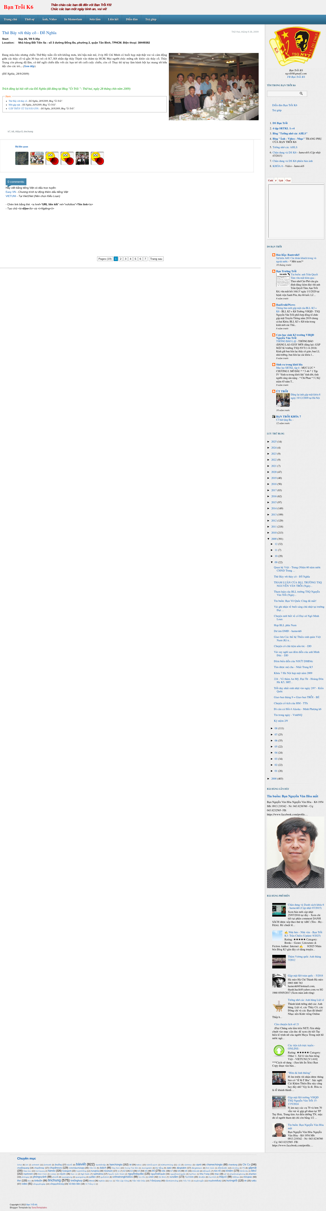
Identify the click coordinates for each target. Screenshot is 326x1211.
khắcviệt (195, 1171)
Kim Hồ (217, 1171)
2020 (274, 472)
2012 (274, 520)
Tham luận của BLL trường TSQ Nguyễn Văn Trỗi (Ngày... (297, 593)
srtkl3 (151, 1177)
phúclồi (55, 1177)
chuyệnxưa (55, 1167)
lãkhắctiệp (244, 1171)
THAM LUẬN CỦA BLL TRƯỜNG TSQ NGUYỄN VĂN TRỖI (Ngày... (298, 584)
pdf (225, 1174)
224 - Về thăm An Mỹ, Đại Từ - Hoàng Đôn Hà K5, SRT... (298, 680)
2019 (274, 478)
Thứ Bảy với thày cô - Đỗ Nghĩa (292, 576)
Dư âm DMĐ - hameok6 (287, 631)
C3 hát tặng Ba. (284, 419)
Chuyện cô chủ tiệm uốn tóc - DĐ (292, 646)
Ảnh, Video (49, 19)
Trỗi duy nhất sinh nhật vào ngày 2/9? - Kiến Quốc (299, 689)
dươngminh (147, 1168)
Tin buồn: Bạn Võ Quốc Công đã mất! (295, 601)
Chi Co (246, 1164)
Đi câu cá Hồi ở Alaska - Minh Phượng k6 (297, 709)
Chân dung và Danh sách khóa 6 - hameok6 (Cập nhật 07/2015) (306, 906)
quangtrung (67, 1177)
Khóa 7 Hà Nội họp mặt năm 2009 (293, 673)
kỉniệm (229, 1170)
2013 (274, 514)
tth (245, 1181)
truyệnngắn (199, 1181)
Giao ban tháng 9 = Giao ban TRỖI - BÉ (296, 697)
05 (276, 746)
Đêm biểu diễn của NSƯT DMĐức (293, 661)
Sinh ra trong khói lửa (289, 364)
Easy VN (11, 191)
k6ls (163, 1171)
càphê (198, 1165)
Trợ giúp (150, 19)
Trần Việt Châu (138, 1181)
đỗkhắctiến (222, 1168)
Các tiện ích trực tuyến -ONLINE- (301, 1046)
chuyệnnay (39, 1168)
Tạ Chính (189, 1177)
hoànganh (66, 1171)
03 (276, 759)
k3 (131, 1171)
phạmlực (253, 1174)
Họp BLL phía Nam (285, 625)
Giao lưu (27, 1171)
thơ (19, 1180)
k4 (139, 1171)
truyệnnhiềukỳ (214, 1181)
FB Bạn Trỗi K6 (296, 77)
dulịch (103, 1167)
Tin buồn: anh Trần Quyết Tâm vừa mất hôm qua (304, 276)
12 (276, 544)
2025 (274, 441)
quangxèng (81, 1177)
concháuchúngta (76, 1168)
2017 (274, 490)
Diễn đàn (132, 19)
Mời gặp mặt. (15, 104)
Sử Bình (162, 1177)
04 (276, 752)
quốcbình (105, 1177)
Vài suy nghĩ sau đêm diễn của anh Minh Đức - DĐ (296, 653)
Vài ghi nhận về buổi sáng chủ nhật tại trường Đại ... (299, 608)
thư (29, 1181)
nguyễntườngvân (178, 1174)
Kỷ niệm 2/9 (281, 720)
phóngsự (25, 1177)
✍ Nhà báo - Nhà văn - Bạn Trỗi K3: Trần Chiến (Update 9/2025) (303, 933)
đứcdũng (235, 1168)
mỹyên (62, 1174)
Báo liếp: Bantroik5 (287, 255)
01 (276, 771)
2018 (274, 484)
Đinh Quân (210, 1168)
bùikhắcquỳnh (152, 1165)
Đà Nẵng (159, 1168)
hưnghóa (95, 1171)
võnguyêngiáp (39, 1184)
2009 (274, 539)
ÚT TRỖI (282, 391)
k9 (186, 1171)
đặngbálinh (181, 1168)
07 (276, 734)
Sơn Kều (141, 1177)
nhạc (217, 1174)
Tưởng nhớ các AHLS (285, 147)
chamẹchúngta (214, 1164)
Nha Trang (204, 1174)
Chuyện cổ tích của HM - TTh (291, 703)
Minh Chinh (42, 1174)
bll (130, 1165)
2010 (274, 532)
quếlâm (92, 1177)
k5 (146, 1171)
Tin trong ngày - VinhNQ (288, 715)
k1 (119, 1171)
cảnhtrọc (188, 1165)
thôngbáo (248, 1177)
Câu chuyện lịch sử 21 (286, 1024)
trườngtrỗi (231, 1180)
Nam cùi (74, 1174)
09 (276, 562)
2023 (274, 453)
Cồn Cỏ (92, 1168)
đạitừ (169, 1168)
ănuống (58, 1165)
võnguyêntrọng (57, 1184)
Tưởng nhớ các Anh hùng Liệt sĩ (306, 1000)
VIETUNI (11, 196)
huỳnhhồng (81, 1171)
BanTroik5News (285, 305)
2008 (274, 778)
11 (276, 550)
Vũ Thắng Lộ (90, 1184)
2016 (274, 496)
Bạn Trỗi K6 (18, 7)
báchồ (69, 1165)
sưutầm (174, 1176)
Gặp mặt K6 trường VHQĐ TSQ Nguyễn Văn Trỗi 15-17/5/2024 (303, 1100)
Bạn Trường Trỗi (286, 271)
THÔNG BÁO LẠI (286, 341)
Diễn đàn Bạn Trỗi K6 (284, 105)
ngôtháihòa (98, 1174)
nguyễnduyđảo (136, 1173)
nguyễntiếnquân (158, 1174)
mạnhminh (28, 1174)
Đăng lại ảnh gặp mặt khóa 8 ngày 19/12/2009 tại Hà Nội (305, 396)
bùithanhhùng (167, 1165)
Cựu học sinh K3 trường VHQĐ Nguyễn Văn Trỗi (295, 336)
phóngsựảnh (40, 1176)
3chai (19, 1165)
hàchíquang (40, 1171)
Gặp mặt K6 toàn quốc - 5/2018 (305, 975)
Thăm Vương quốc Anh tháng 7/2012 (304, 958)
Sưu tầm (95, 19)
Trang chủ (10, 19)
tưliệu (253, 1181)
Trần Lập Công (122, 1181)
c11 (179, 1165)
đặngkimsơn (196, 1168)
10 (276, 556)
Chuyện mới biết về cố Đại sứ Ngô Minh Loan (296, 617)
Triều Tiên (187, 1181)
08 (276, 728)
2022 (274, 459)
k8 (13, 131)
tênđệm (202, 1177)
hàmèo (51, 1170)
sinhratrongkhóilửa (122, 1176)
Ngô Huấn (85, 1174)
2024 (274, 447)
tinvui (91, 1181)
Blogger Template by (28, 1207)
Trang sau (156, 258)
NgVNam (192, 1174)
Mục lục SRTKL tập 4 (288, 367)
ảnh (26, 1165)
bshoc (139, 1165)
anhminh (35, 1165)
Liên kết (113, 19)
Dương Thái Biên (131, 1168)
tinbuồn (38, 1180)
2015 (274, 502)
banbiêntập (101, 1165)
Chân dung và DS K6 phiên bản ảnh (293, 161)
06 (276, 740)
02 (276, 765)
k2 (124, 1171)
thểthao (235, 1177)
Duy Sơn (116, 1168)
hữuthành (108, 1171)
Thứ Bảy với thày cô (18, 101)
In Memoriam (73, 19)
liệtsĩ (253, 1170)
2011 (274, 526)
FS (243, 1168)
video (24, 1183)
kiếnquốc (207, 1171)
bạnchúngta (116, 1164)
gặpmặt (252, 1167)
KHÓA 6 (278, 166)
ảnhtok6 (47, 1165)
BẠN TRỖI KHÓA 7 (288, 416)
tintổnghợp (76, 1180)
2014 (274, 508)
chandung (232, 1165)
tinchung (28, 131)
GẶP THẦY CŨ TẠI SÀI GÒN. (24, 108)
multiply (53, 1174)
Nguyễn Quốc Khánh (116, 1174)
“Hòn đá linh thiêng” (299, 1073)
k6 (153, 1170)
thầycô (19, 131)
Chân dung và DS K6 (284, 152)
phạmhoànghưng (237, 1174)
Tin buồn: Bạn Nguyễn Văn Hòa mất (292, 796)
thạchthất (212, 1177)
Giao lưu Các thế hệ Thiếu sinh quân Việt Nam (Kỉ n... (297, 638)
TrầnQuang (155, 1181)
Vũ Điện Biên (74, 1184)
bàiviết (81, 1164)
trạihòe (102, 1181)
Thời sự (30, 19)
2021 (274, 466)
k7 (9, 131)
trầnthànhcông (171, 1181)
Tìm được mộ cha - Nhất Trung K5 (293, 667)
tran (110, 1181)
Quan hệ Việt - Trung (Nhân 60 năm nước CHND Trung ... (297, 568)
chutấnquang (23, 1168)
